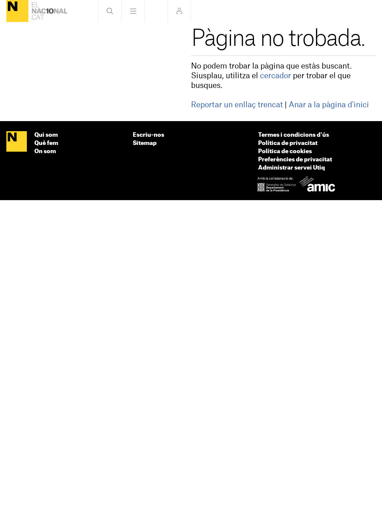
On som (45, 151)
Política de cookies (285, 151)
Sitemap (145, 143)
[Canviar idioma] (156, 11)
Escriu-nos (148, 135)
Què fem (46, 143)
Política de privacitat (287, 143)
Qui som (46, 135)
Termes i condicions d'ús (293, 135)
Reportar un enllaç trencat (237, 105)
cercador (275, 76)
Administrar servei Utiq (291, 168)
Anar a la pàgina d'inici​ (329, 105)
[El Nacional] (17, 11)
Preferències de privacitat (295, 159)
